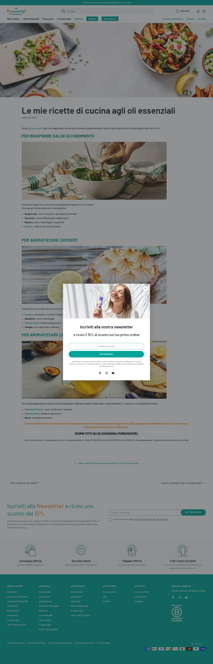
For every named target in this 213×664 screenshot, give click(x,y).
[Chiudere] (145, 288)
